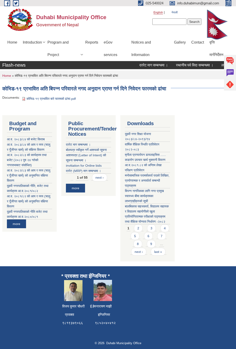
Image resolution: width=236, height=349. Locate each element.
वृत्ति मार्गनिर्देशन (216, 48)
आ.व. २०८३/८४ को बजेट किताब (26, 139)
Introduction (32, 42)
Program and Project (58, 48)
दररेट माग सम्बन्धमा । (151, 65)
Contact (197, 42)
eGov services (110, 48)
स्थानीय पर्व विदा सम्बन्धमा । (192, 65)
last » (158, 252)
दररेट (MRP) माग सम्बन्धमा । (83, 171)
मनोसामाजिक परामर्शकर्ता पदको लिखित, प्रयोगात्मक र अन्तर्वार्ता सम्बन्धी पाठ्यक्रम (147, 180)
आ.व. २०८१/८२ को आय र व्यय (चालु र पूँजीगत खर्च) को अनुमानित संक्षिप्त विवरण (28, 201)
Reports (91, 42)
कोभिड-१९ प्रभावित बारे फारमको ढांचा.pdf (51, 99)
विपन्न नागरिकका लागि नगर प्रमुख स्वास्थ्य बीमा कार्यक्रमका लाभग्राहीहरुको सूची (144, 196)
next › (99, 177)
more (16, 224)
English (158, 12)
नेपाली (174, 12)
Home (12, 42)
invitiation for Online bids (84, 165)
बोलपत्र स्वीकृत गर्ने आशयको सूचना (86, 150)
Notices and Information (141, 48)
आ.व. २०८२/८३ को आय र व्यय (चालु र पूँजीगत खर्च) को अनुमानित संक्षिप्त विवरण (28, 175)
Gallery (180, 42)
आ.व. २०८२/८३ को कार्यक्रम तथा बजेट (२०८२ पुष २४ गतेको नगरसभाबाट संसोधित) (27, 160)
